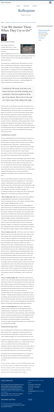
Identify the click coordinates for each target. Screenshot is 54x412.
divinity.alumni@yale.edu (13, 395)
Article (8, 22)
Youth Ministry (41, 37)
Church (39, 40)
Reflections (27, 10)
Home (2, 22)
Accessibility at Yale (33, 380)
